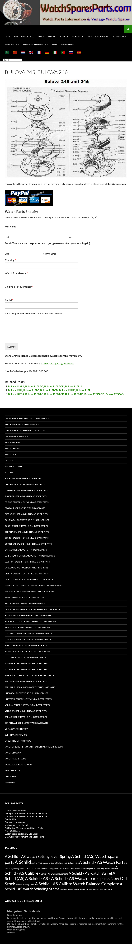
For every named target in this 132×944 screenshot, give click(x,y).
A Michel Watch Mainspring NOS (81, 869)
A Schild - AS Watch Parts (102, 862)
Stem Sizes (10, 782)
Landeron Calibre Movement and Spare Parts (28, 633)
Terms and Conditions (97, 37)
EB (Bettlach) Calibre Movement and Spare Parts (30, 556)
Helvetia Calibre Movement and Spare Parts (27, 627)
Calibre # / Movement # (19, 286)
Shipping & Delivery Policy (35, 44)
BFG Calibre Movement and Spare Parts (25, 508)
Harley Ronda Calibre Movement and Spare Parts (30, 621)
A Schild (23, 862)
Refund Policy (119, 37)
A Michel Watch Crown (69, 890)
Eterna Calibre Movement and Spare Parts (26, 573)
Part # (9, 299)
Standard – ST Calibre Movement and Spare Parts (30, 687)
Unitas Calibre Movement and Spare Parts (26, 693)
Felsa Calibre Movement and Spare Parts (26, 597)
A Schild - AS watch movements (53, 874)
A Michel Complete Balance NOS (66, 863)
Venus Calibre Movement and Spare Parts (26, 711)
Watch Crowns (12, 448)
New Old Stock (12, 770)
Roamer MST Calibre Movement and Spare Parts (29, 675)
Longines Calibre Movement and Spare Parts (28, 639)
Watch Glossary (13, 753)
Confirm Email (49, 253)
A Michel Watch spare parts (42, 863)
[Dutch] (23, 52)
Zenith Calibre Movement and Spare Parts (26, 723)
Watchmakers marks (15, 759)
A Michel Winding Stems (25, 885)
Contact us (77, 37)
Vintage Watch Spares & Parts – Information (27, 418)
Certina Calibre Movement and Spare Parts (27, 532)
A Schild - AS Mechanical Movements (95, 889)
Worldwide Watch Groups (18, 764)
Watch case (10, 454)
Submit (11, 346)
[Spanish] (79, 52)
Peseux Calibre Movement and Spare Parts (26, 663)
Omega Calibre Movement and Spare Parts (26, 490)
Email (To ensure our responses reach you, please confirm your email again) (48, 243)
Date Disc (9, 460)
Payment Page (67, 44)
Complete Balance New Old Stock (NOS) (25, 430)
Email (7, 253)
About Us (64, 37)
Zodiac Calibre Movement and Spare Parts (26, 502)
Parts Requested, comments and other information (33, 313)
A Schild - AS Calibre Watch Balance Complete (77, 883)
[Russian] (71, 52)
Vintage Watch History (16, 729)
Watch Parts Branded (24, 37)
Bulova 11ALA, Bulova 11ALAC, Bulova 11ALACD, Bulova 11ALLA (45, 386)
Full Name (11, 226)
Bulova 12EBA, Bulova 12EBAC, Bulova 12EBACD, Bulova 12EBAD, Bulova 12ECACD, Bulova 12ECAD (66, 394)
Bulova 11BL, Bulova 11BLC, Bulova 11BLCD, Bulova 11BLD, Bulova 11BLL (50, 390)
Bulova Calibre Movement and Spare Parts (27, 520)
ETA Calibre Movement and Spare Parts (24, 484)
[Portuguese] (63, 52)
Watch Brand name (16, 273)
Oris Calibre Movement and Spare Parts (25, 657)
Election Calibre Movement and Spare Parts (27, 562)
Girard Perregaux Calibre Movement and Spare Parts (32, 609)
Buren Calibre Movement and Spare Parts (26, 526)
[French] (39, 52)
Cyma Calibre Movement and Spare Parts (26, 550)
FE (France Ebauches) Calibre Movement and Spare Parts (34, 585)
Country (10, 259)
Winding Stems (12, 442)
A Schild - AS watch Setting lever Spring (38, 856)
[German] (47, 52)
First (7, 237)
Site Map (9, 472)
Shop (54, 44)
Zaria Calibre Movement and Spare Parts (26, 717)
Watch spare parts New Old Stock (22, 424)
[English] (31, 52)
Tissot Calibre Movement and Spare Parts (26, 496)
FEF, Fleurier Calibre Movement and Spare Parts (29, 591)
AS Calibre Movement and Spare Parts (24, 478)
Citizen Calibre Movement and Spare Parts (26, 538)
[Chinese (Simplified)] (15, 52)
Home (7, 37)
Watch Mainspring (47, 37)
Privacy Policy (12, 44)
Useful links (11, 776)
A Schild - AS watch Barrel (90, 873)
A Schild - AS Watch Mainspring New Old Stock (46, 868)
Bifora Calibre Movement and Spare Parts (26, 514)
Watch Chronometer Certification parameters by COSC (34, 747)
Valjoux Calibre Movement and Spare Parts (27, 705)
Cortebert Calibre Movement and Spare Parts (28, 544)
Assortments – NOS (14, 466)
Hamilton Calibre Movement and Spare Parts (28, 615)
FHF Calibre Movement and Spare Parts (25, 603)
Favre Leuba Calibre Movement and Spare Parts (29, 579)
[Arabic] (7, 52)
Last (70, 237)
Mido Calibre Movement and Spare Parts (26, 645)
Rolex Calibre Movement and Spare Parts (26, 681)
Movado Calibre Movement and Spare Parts (27, 651)
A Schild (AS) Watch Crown (104, 869)
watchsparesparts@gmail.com (57, 363)
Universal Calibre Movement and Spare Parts (28, 699)
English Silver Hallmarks (18, 741)
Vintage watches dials (16, 436)
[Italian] (55, 52)
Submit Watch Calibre (16, 735)
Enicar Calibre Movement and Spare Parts (26, 568)
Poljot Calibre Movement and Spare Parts (26, 669)
